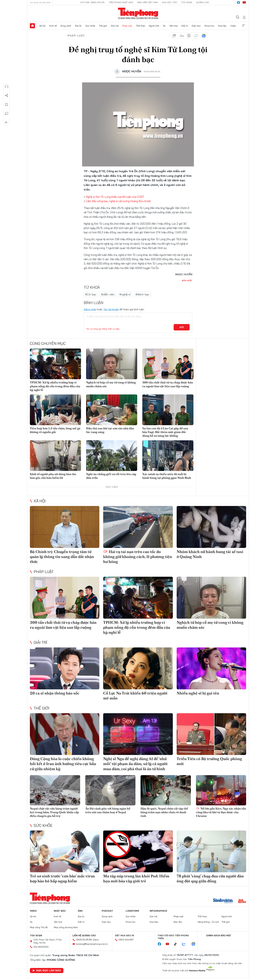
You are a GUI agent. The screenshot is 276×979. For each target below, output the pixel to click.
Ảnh (80, 910)
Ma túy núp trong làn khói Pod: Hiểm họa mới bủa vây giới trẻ (136, 878)
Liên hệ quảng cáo (84, 935)
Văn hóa (173, 25)
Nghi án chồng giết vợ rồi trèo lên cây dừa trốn (111, 476)
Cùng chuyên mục (48, 343)
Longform (132, 910)
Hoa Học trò (169, 2)
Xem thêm (243, 25)
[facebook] (238, 2)
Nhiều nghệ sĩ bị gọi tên (198, 693)
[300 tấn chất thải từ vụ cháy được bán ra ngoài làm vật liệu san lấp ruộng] (167, 364)
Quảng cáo (202, 2)
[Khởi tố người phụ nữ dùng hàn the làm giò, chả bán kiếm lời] (55, 455)
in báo (189, 35)
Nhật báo (60, 910)
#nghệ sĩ (125, 294)
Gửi (182, 327)
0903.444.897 (126, 939)
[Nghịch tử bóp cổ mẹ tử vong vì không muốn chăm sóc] (111, 364)
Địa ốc (78, 25)
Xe (164, 25)
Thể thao (140, 25)
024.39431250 (41, 946)
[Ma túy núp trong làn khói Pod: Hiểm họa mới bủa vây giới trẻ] (138, 851)
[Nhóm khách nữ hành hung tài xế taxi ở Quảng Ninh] (211, 527)
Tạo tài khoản (111, 309)
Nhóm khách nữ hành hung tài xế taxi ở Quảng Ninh (210, 554)
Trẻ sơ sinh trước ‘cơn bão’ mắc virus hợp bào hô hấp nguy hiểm (62, 878)
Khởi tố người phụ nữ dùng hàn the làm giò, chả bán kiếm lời (53, 476)
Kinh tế (53, 25)
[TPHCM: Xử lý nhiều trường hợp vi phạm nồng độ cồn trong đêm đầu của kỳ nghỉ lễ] (55, 364)
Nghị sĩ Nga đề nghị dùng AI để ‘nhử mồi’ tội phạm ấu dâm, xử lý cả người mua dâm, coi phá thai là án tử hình (135, 763)
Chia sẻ (6, 95)
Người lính (154, 25)
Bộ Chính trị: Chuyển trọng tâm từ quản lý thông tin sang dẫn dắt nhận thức (62, 556)
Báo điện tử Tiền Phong (138, 13)
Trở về (6, 122)
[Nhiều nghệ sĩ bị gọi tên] (211, 668)
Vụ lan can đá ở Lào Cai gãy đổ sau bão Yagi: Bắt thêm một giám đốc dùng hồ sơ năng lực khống (165, 432)
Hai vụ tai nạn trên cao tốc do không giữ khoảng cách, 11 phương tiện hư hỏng (137, 556)
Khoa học (209, 25)
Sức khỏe (90, 25)
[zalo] (185, 944)
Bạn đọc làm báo (48, 970)
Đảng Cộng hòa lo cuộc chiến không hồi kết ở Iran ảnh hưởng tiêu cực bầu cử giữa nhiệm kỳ (63, 763)
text (181, 35)
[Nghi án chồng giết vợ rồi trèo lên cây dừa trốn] (111, 455)
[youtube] (244, 2)
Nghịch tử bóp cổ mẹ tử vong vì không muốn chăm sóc (111, 384)
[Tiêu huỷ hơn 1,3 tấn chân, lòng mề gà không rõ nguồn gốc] (55, 409)
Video (233, 25)
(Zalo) (96, 939)
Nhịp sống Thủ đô (39, 927)
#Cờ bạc (90, 294)
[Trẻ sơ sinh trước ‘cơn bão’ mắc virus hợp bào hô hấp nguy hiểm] (64, 851)
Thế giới (103, 25)
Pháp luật (127, 25)
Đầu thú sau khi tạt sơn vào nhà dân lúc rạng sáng (110, 430)
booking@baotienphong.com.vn (92, 944)
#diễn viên (108, 294)
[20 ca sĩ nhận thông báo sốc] (64, 668)
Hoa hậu (222, 25)
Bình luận (6, 113)
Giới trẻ (115, 25)
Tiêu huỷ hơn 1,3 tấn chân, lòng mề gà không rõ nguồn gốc (55, 430)
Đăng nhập (90, 309)
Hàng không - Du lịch (208, 921)
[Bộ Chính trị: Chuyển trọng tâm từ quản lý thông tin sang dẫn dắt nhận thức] (64, 527)
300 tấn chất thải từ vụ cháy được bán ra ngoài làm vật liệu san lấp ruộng (167, 384)
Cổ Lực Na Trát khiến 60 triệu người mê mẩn (135, 696)
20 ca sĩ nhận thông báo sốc (54, 693)
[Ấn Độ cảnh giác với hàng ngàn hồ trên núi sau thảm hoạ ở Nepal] (110, 790)
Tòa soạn (186, 2)
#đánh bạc (142, 294)
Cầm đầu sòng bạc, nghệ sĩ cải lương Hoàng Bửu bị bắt (118, 201)
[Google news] (195, 944)
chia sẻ (174, 35)
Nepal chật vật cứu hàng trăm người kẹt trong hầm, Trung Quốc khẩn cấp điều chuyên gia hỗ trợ (54, 812)
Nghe (6, 86)
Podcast (107, 910)
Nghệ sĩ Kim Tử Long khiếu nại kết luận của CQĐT (115, 196)
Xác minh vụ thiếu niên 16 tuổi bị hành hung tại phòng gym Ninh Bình (166, 476)
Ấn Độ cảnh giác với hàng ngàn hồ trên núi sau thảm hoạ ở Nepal (107, 810)
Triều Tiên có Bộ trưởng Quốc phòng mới (209, 761)
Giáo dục (196, 25)
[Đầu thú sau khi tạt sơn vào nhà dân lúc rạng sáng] (111, 409)
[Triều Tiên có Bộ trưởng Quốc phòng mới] (211, 734)
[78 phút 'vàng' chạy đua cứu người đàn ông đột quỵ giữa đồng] (211, 851)
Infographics (158, 910)
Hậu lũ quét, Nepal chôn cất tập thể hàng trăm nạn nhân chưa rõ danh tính (164, 812)
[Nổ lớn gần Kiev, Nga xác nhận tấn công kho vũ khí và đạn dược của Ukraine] (221, 790)
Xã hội (42, 25)
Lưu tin (6, 104)
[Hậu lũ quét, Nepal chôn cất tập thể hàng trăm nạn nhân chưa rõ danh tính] (166, 790)
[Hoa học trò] (242, 901)
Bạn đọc (178, 921)
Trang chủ (32, 25)
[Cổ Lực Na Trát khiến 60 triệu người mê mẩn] (138, 668)
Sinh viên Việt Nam (147, 2)
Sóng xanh (65, 25)
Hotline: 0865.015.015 (92, 2)
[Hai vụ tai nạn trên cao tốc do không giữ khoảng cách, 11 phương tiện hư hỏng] (138, 527)
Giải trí (184, 25)
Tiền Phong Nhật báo (121, 2)
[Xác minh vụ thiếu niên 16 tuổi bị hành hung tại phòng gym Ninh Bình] (167, 455)
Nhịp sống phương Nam (66, 927)
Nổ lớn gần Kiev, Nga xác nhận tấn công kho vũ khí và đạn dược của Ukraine (221, 812)
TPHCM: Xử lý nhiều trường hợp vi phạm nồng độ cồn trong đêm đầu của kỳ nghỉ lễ (55, 386)
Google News (203, 35)
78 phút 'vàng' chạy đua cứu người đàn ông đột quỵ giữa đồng (210, 878)
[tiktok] (176, 944)
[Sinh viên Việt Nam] (223, 901)
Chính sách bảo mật (218, 935)
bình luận (196, 35)
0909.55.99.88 (84, 939)
